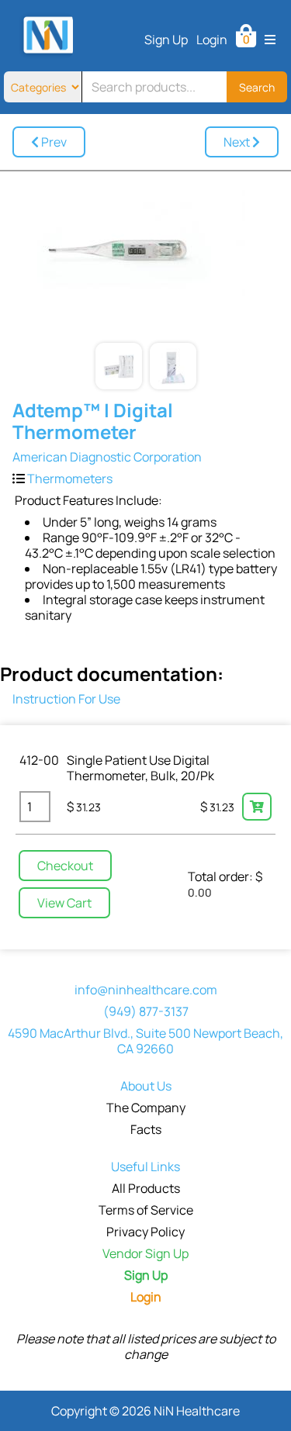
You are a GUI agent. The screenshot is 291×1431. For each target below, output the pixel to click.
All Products (146, 1188)
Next (237, 141)
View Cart (64, 902)
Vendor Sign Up (145, 1253)
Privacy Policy (145, 1231)
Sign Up (166, 39)
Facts (145, 1129)
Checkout (65, 865)
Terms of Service (146, 1210)
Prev (53, 141)
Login (211, 39)
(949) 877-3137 (146, 1011)
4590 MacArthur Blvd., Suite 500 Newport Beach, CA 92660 (145, 1040)
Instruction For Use (66, 699)
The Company (145, 1107)
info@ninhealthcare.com (145, 989)
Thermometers (70, 478)
